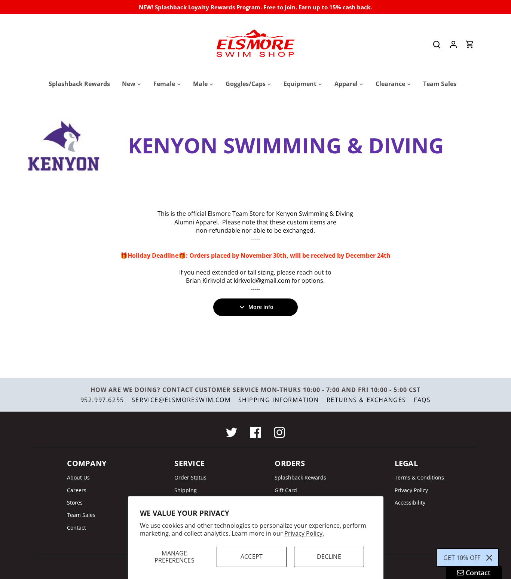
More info (260, 306)
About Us (78, 477)
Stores (75, 502)
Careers (76, 490)
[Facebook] (255, 432)
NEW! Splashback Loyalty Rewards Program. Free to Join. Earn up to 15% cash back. (255, 7)
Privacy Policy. (304, 533)
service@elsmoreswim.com (181, 400)
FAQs (422, 400)
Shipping (185, 490)
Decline (329, 556)
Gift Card (286, 490)
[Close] (489, 558)
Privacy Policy (411, 490)
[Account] (453, 44)
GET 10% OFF (461, 558)
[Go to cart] (469, 44)
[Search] (437, 44)
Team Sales (81, 514)
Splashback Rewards (300, 477)
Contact (76, 527)
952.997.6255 (102, 400)
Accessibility (410, 502)
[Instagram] (279, 432)
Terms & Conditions (419, 477)
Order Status (190, 477)
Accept (252, 556)
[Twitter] (231, 432)
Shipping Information (278, 400)
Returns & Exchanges (366, 400)
